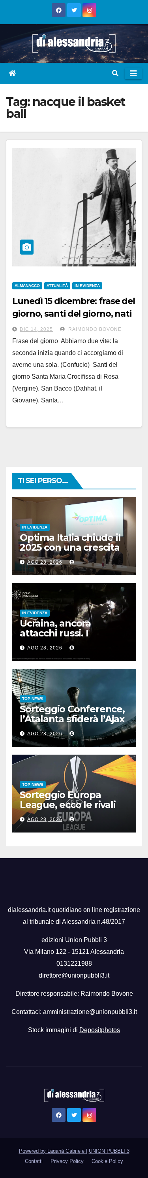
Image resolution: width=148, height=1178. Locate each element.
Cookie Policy (107, 1161)
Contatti (34, 1161)
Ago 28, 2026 (44, 562)
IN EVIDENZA (87, 285)
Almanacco (27, 285)
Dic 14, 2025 (36, 329)
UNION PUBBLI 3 (109, 1151)
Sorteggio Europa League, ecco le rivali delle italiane (68, 804)
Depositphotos (99, 1030)
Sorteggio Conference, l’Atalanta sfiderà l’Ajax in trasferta (72, 718)
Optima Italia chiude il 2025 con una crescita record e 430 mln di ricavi (70, 552)
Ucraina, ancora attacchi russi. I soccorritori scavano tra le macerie (73, 638)
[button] (115, 73)
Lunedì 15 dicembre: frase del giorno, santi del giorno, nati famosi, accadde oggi (73, 314)
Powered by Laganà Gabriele (52, 1151)
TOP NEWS (32, 699)
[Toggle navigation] (133, 73)
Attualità (57, 285)
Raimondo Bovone (94, 329)
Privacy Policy (67, 1161)
